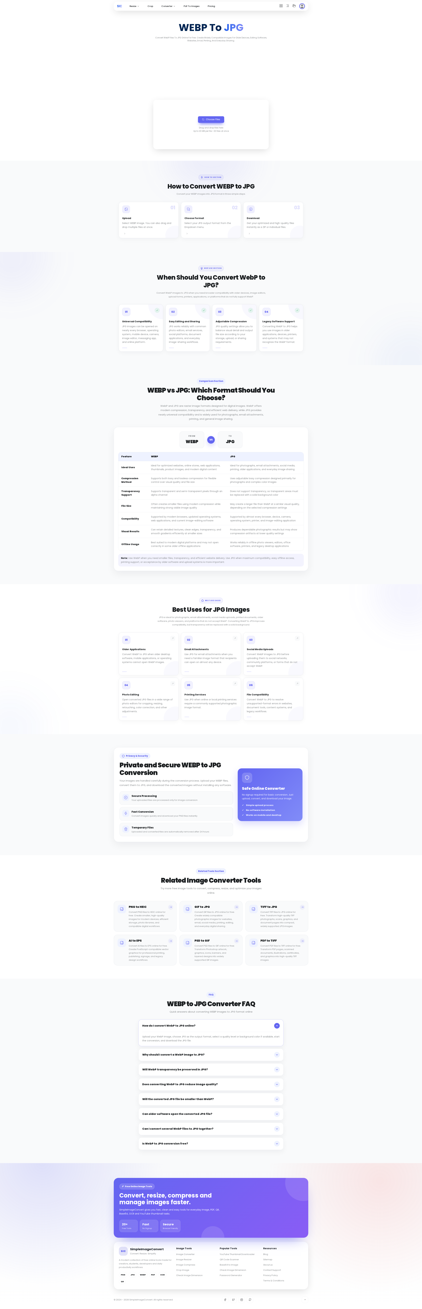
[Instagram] (241, 1299)
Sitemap (267, 1259)
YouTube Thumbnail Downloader (237, 1254)
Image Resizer (184, 1259)
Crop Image (182, 1270)
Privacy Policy (270, 1275)
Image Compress (185, 1264)
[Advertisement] (211, 70)
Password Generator (231, 1275)
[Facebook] (225, 1299)
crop (150, 6)
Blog (265, 1254)
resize (133, 6)
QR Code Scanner (229, 1259)
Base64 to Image (229, 1264)
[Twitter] (233, 1299)
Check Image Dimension (189, 1275)
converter (166, 6)
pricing (211, 6)
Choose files (213, 119)
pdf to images (191, 6)
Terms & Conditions (273, 1280)
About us (268, 1264)
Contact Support (272, 1270)
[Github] (250, 1299)
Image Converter (185, 1254)
